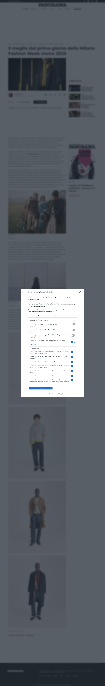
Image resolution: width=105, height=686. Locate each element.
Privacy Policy (61, 394)
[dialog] (52, 343)
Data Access (52, 394)
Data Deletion (43, 394)
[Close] (80, 292)
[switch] (73, 324)
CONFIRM (41, 388)
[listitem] (52, 320)
